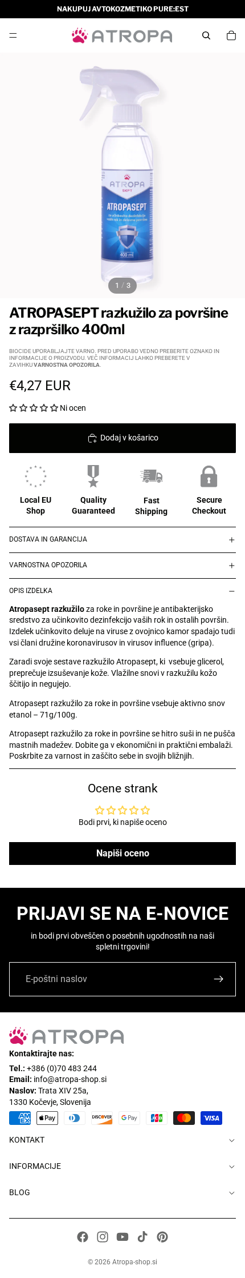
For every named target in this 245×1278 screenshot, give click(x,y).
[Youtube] (122, 1237)
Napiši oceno (122, 853)
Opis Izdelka (30, 591)
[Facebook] (82, 1237)
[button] (33, 407)
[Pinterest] (162, 1237)
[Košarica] (231, 35)
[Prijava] (219, 979)
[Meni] (13, 35)
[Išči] (206, 35)
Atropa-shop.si (134, 1262)
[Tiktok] (142, 1237)
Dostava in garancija (48, 539)
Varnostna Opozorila (48, 565)
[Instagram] (102, 1237)
